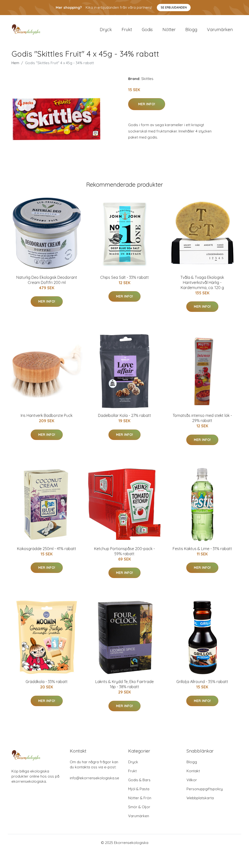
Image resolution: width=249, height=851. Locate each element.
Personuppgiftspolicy (205, 789)
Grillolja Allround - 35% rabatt (202, 681)
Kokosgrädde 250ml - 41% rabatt (46, 548)
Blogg (191, 29)
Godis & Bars (139, 780)
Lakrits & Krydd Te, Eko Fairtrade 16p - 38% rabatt (124, 684)
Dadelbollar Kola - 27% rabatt (124, 415)
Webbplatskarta (200, 798)
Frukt (127, 29)
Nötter (169, 29)
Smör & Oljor (139, 807)
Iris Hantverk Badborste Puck (46, 415)
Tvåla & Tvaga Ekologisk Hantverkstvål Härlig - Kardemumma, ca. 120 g (202, 282)
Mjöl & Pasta (138, 789)
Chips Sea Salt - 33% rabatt (124, 277)
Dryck (106, 29)
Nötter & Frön (139, 798)
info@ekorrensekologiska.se (94, 778)
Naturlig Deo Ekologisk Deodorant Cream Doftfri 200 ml (46, 280)
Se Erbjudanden (174, 7)
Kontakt (193, 771)
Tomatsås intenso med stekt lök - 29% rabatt (202, 418)
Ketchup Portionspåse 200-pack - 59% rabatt (124, 551)
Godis (147, 29)
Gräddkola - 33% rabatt (47, 681)
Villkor (192, 780)
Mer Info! (146, 104)
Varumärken (220, 29)
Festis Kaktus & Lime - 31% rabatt (202, 548)
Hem (15, 63)
